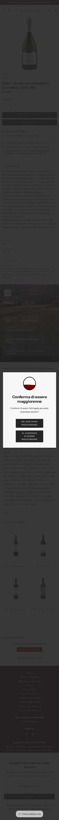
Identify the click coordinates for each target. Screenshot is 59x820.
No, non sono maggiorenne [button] (29, 423)
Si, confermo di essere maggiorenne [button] (29, 436)
